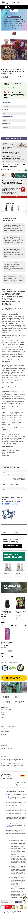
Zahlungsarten (4, 745)
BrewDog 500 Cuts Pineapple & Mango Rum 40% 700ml (11, 213)
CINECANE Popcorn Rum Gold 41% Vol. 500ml (24, 213)
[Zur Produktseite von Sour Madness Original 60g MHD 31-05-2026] (25, 625)
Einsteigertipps (4, 717)
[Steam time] (5, 2)
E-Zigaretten (13, 793)
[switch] (25, 902)
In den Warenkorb (12, 138)
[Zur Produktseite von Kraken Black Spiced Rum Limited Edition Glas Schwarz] (12, 625)
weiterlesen (3, 768)
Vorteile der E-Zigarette (6, 714)
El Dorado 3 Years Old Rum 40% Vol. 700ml (18, 213)
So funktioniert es (4, 712)
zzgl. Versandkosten (7, 80)
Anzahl (3, 132)
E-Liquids (18, 793)
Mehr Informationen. (5, 171)
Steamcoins (6, 166)
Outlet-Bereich (9, 826)
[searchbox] (18, 2)
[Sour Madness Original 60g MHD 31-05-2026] (21, 603)
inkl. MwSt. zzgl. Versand (4, 618)
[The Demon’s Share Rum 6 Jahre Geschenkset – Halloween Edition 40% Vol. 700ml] (14, 34)
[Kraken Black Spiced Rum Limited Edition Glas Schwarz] (7, 603)
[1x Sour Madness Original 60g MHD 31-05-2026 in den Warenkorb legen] (16, 625)
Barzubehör (15, 796)
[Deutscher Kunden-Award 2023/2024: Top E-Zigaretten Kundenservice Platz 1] (16, 907)
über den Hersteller (12, 502)
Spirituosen (10, 796)
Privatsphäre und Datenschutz (7, 729)
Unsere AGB (3, 734)
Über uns (3, 720)
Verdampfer (8, 794)
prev (3, 209)
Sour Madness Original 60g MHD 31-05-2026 (20, 612)
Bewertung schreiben (11, 545)
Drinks (3, 641)
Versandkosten (21, 912)
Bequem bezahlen (10, 837)
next (24, 209)
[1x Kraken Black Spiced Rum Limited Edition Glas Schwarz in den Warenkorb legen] (2, 625)
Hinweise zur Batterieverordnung (8, 726)
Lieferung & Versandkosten (7, 748)
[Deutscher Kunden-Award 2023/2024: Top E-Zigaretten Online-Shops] (24, 907)
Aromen (22, 793)
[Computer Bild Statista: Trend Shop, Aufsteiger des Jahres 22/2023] (6, 907)
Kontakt (2, 743)
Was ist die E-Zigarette (6, 709)
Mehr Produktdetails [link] (22, 76)
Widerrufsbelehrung (5, 731)
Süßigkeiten (8, 797)
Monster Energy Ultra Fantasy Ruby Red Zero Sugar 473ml (7, 644)
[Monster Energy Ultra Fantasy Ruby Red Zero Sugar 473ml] (7, 634)
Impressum (3, 736)
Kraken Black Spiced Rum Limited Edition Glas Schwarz (6, 613)
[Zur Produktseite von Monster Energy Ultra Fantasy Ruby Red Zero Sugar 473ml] (12, 656)
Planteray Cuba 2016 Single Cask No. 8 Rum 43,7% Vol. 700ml (5, 213)
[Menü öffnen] (2, 7)
